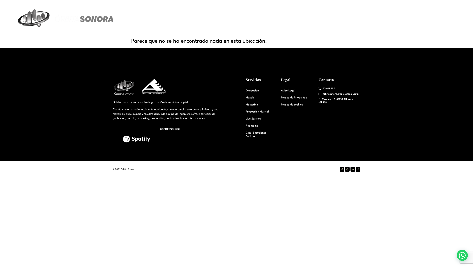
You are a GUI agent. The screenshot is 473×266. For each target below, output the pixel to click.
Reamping (252, 126)
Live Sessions (253, 118)
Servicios (363, 18)
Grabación (252, 90)
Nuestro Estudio (326, 18)
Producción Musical (257, 111)
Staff (349, 18)
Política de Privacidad (294, 97)
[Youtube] (353, 169)
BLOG (446, 18)
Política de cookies (292, 104)
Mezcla (250, 97)
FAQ (434, 18)
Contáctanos (418, 18)
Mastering (252, 104)
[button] (462, 255)
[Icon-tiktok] (358, 169)
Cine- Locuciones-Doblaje (256, 135)
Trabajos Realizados (391, 18)
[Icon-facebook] (342, 169)
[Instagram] (347, 169)
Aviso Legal (288, 90)
